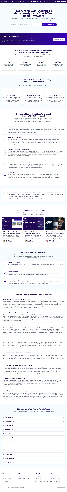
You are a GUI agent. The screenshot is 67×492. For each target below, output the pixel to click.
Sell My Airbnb (21, 476)
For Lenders (58, 1)
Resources (45, 1)
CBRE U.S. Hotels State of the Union (17, 198)
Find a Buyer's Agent (6, 478)
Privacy (22, 487)
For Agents (51, 1)
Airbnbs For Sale (6, 476)
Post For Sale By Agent (23, 478)
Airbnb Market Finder (55, 481)
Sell (5, 1)
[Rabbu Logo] (33, 1)
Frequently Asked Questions (41, 481)
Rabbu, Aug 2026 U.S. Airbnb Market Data (10, 67)
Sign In (63, 1)
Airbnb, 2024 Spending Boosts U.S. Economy (59, 67)
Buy (2, 1)
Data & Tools (39, 1)
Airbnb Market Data (55, 478)
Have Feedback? (61, 487)
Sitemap (17, 487)
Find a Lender (9, 1)
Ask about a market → (59, 39)
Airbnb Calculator (20, 1)
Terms (12, 487)
